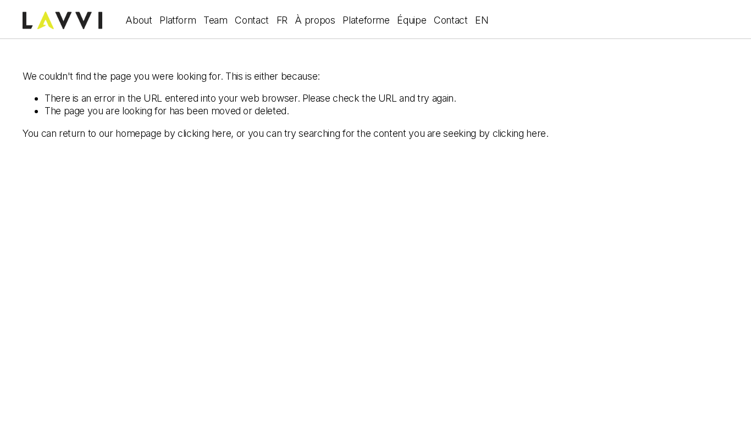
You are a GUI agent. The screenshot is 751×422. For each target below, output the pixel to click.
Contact (252, 20)
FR (282, 20)
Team (215, 20)
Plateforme (366, 20)
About (138, 20)
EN (481, 20)
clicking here (204, 133)
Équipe (411, 20)
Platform (177, 20)
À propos (315, 20)
